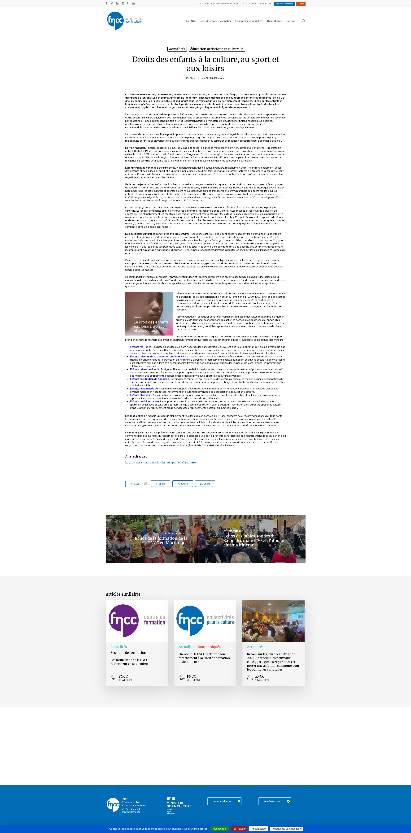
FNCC (191, 77)
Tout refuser (239, 828)
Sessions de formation (128, 653)
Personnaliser (259, 828)
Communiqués (209, 647)
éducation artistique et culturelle (217, 49)
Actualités (177, 49)
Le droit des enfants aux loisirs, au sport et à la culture (160, 462)
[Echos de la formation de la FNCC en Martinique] (156, 539)
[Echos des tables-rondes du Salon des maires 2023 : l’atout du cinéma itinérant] (256, 539)
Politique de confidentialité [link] (286, 828)
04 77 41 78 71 (131, 808)
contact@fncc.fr (131, 811)
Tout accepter (219, 828)
